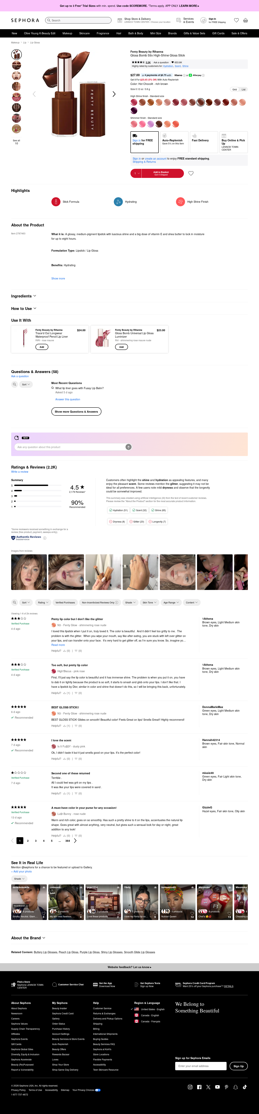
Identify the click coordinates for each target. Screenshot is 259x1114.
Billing (96, 1028)
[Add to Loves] (191, 173)
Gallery (56, 1018)
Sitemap (65, 1089)
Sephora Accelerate (21, 1059)
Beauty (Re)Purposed (22, 1064)
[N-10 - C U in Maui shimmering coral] (175, 124)
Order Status (58, 1023)
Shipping (97, 1023)
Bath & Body (135, 33)
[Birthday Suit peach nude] (242, 102)
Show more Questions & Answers (76, 411)
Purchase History (61, 1028)
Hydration (168, 65)
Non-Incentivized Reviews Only (98, 602)
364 (67, 841)
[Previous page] (12, 840)
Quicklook (23, 347)
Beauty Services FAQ (104, 1044)
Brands (172, 33)
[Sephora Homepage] (25, 20)
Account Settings (60, 1033)
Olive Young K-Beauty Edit (39, 33)
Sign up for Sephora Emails (192, 1058)
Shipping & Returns (144, 162)
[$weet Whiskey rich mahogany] (209, 102)
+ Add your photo (21, 871)
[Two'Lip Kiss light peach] (159, 102)
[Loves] (236, 20)
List (243, 89)
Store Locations (101, 1054)
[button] (184, 75)
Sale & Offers (239, 33)
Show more (58, 278)
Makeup (67, 33)
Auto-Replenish (60, 1044)
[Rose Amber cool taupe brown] (217, 102)
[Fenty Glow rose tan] (142, 102)
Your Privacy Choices (83, 1089)
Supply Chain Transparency (25, 1028)
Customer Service (102, 1008)
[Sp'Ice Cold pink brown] (192, 102)
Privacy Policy (18, 1089)
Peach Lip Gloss (68, 952)
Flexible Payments (102, 1059)
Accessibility (99, 1064)
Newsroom (16, 1013)
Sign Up (239, 1066)
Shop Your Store (60, 1064)
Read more (58, 645)
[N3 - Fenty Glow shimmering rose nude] (167, 124)
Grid (234, 89)
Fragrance (103, 33)
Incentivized (19, 905)
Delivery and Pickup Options (107, 1018)
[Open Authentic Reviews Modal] (44, 538)
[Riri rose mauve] (175, 102)
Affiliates (15, 1033)
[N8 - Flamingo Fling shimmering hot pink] (142, 124)
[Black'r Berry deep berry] (225, 102)
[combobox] (78, 20)
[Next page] (75, 840)
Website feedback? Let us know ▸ (129, 967)
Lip (24, 42)
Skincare (84, 33)
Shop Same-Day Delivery (65, 1069)
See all (16, 142)
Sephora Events (19, 1038)
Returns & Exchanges (104, 1013)
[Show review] (29, 572)
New (14, 33)
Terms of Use (35, 1089)
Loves (55, 1059)
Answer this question (67, 399)
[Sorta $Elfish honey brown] (150, 102)
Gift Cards (218, 33)
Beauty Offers (59, 1049)
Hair (118, 33)
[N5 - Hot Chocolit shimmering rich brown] (159, 124)
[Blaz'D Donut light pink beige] (167, 102)
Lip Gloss (35, 42)
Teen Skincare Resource (106, 1069)
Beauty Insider (59, 1008)
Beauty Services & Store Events (68, 1038)
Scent (178, 65)
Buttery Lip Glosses (45, 952)
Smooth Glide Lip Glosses (139, 952)
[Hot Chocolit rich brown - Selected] (200, 102)
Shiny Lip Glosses (111, 952)
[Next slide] (113, 94)
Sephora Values (19, 1023)
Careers (15, 1018)
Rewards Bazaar (60, 1054)
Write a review (19, 471)
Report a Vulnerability (22, 1069)
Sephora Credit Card (63, 1013)
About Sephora (19, 1008)
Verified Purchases (65, 602)
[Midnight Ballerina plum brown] (134, 110)
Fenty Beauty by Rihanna (146, 51)
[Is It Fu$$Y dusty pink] (184, 102)
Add (42, 347)
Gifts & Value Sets (194, 33)
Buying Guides (100, 1038)
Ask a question (161, 62)
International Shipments (105, 1033)
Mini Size (155, 33)
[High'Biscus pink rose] (134, 102)
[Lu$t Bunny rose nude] (234, 102)
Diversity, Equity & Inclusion (25, 1054)
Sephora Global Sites (22, 1049)
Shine (185, 65)
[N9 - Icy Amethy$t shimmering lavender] (150, 124)
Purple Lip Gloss (90, 952)
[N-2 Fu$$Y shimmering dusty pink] (134, 124)
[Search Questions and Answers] (14, 384)
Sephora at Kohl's (102, 1049)
